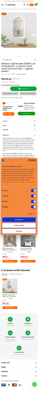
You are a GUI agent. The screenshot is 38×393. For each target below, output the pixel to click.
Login (31, 4)
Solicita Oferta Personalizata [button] (28, 93)
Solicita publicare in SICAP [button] (10, 93)
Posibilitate (27, 323)
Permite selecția (19, 225)
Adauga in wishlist (8, 97)
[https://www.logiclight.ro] (10, 5)
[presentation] (34, 35)
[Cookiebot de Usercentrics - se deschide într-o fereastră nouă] (28, 160)
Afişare (30, 214)
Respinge (19, 231)
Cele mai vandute (15, 274)
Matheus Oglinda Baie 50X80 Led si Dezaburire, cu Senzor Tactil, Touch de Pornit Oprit (9, 295)
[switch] (33, 196)
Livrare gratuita (19, 352)
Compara (20, 97)
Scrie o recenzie (21, 74)
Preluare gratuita (10, 337)
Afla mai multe (26, 113)
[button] (17, 56)
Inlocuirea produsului (27, 337)
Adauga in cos (25, 88)
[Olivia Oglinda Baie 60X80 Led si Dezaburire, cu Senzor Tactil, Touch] (9, 239)
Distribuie (35, 60)
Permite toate (19, 219)
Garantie (10, 323)
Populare (4, 274)
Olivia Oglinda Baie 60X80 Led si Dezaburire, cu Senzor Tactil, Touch (9, 249)
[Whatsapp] (34, 384)
